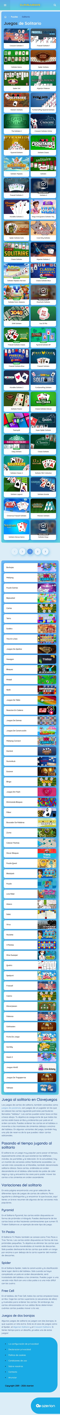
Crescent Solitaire (42, 1327)
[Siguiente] (22, 551)
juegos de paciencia (11, 1108)
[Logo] (30, 5)
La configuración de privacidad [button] (23, 1344)
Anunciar (12, 1377)
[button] (55, 5)
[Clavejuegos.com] (5, 16)
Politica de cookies (17, 1355)
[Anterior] (15, 551)
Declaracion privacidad (19, 1349)
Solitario (26, 16)
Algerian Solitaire (21, 1327)
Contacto (12, 1372)
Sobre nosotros (15, 1366)
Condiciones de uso (17, 1360)
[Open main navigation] (5, 5)
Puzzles (14, 16)
